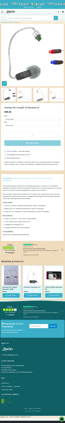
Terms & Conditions (35, 408)
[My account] (58, 12)
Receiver (16, 22)
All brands (4, 22)
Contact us (5, 383)
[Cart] (63, 12)
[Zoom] (4, 83)
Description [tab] (7, 178)
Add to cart (34, 143)
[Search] (56, 18)
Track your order (7, 390)
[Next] (60, 55)
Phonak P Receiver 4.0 (32, 287)
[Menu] (2, 12)
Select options (12, 295)
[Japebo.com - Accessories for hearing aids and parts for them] (10, 12)
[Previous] (4, 55)
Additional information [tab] (22, 178)
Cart (25, 408)
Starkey (10, 22)
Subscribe (53, 326)
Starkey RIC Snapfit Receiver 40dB (9, 288)
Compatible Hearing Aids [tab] (41, 178)
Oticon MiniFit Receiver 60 (53, 288)
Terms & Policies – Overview (10, 386)
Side (5, 116)
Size (5, 122)
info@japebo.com (12, 355)
